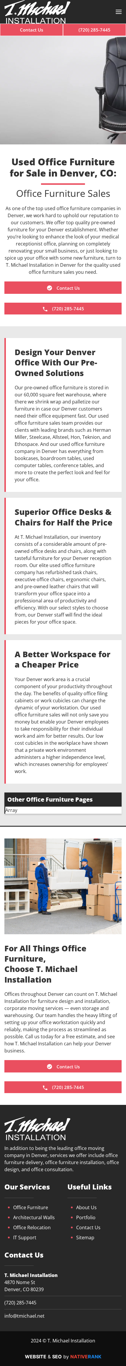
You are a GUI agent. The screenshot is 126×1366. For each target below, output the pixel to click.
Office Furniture (30, 1207)
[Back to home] (37, 12)
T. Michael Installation (31, 1275)
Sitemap (85, 1237)
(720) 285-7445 (20, 1302)
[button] (119, 12)
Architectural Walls (34, 1217)
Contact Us (88, 1227)
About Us (86, 1207)
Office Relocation (32, 1227)
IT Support (24, 1237)
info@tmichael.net (24, 1316)
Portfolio (86, 1217)
